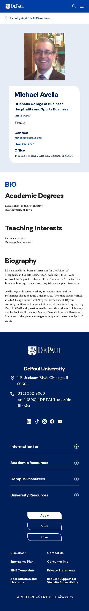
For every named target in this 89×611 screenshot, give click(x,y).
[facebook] (52, 421)
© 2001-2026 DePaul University (44, 597)
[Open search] (74, 6)
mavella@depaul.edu (28, 137)
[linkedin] (29, 421)
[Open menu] (81, 6)
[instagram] (44, 421)
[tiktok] (37, 421)
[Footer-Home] (44, 351)
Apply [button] (44, 515)
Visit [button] (44, 526)
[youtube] (60, 421)
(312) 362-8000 (30, 394)
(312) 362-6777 (24, 143)
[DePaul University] (21, 6)
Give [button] (44, 537)
